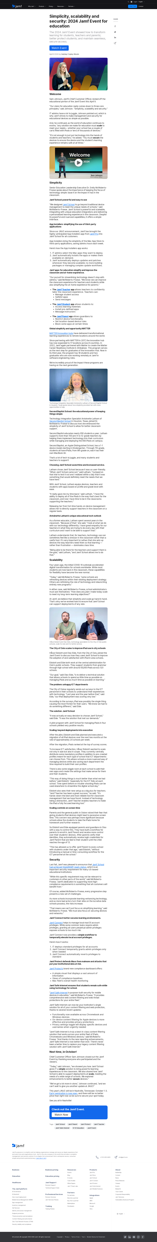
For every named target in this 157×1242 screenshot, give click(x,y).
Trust (83, 1237)
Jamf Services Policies (51, 1200)
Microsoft (92, 1203)
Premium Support (50, 1185)
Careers (117, 1183)
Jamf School (69, 204)
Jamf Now (93, 1175)
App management (17, 1202)
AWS (91, 1201)
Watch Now (61, 1114)
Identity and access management (22, 1211)
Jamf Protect (85, 1124)
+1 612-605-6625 (105, 1157)
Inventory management (19, 1205)
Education (16, 1176)
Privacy (67, 1237)
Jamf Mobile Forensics (96, 1189)
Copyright (60, 1237)
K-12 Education (78, 1128)
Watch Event (59, 48)
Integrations (94, 1195)
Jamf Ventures (119, 1197)
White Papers (71, 1183)
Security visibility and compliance (21, 1224)
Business (15, 1170)
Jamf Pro (94, 234)
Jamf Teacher (99, 1124)
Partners (70, 1193)
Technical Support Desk (52, 1188)
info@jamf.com (123, 1157)
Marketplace (71, 1203)
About (117, 1170)
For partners (71, 1195)
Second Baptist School (60, 421)
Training (48, 1206)
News (117, 1178)
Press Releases (119, 1180)
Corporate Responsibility (122, 1194)
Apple (91, 1198)
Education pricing (52, 1176)
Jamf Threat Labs (72, 1186)
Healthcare (16, 1182)
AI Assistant (15, 1194)
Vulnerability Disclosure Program (124, 1200)
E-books (69, 1178)
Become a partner (72, 1198)
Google (92, 1206)
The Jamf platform (19, 1189)
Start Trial (133, 6)
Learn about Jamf (41, 1158)
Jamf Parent (63, 316)
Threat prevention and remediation (22, 1216)
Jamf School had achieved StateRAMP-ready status (76, 865)
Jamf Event (91, 1128)
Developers (70, 1206)
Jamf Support (50, 1182)
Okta (91, 1209)
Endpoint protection (18, 1213)
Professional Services (54, 1194)
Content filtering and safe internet (22, 1219)
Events (69, 1172)
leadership (118, 1172)
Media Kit (118, 1189)
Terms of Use (75, 1237)
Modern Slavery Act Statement (96, 1237)
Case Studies (71, 1180)
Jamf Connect (56, 922)
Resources (71, 1170)
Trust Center (119, 1191)
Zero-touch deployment (19, 1197)
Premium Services (50, 1197)
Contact (117, 1175)
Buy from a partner (72, 1201)
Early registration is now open (63, 1093)
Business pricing (51, 1170)
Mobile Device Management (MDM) (22, 1200)
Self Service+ (16, 1208)
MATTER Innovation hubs (61, 333)
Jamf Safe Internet (59, 992)
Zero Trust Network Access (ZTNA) (22, 1221)
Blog (68, 1175)
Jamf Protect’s (56, 968)
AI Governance (16, 1191)
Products (93, 1170)
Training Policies (50, 1209)
